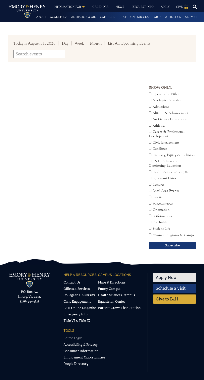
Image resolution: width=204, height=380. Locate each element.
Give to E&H (167, 299)
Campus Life (109, 17)
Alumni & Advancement (170, 113)
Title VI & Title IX (77, 321)
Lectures (158, 184)
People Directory (76, 364)
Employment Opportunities (84, 357)
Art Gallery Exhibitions (169, 119)
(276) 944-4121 (29, 301)
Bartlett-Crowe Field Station (119, 308)
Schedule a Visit (171, 288)
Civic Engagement (166, 142)
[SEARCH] (195, 7)
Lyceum (158, 197)
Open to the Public (166, 94)
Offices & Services (77, 289)
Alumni (191, 17)
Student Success (136, 17)
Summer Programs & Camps (173, 235)
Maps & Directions (112, 282)
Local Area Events (166, 191)
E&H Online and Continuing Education (165, 163)
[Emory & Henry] (29, 280)
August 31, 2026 (42, 43)
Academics (58, 17)
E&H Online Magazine (80, 308)
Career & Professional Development (167, 134)
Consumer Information (81, 351)
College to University (79, 295)
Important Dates (164, 178)
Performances (162, 216)
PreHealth (160, 222)
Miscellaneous (163, 203)
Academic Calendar (167, 100)
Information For (67, 7)
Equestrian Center (111, 301)
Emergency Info (75, 314)
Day (65, 43)
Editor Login (73, 338)
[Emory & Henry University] (27, 11)
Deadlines (160, 149)
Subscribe (172, 245)
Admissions (161, 106)
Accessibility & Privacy (81, 345)
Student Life (161, 228)
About (41, 17)
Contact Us (72, 282)
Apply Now (166, 277)
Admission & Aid (83, 17)
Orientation (161, 210)
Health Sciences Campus (170, 172)
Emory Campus (109, 289)
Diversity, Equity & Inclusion (174, 155)
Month (96, 43)
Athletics (173, 17)
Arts (157, 17)
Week (79, 43)
